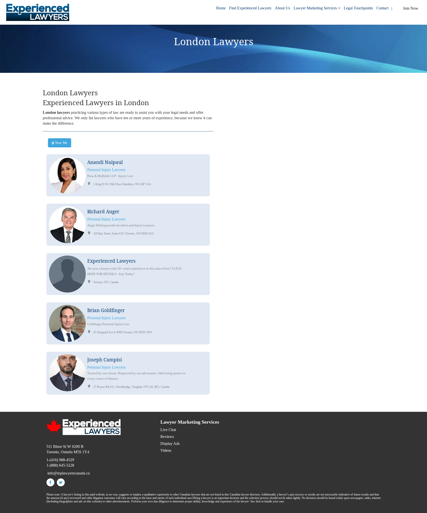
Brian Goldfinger (106, 310)
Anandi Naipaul (105, 162)
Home (221, 8)
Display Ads (170, 443)
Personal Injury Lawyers (106, 170)
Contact (382, 8)
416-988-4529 (243, 248)
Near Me (61, 143)
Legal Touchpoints (358, 8)
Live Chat (168, 430)
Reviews (167, 436)
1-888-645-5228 (249, 242)
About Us (282, 8)
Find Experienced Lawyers (250, 8)
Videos (165, 450)
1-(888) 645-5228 (60, 465)
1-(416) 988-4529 (60, 460)
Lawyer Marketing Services (315, 8)
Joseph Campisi (104, 359)
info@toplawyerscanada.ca (242, 253)
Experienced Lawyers (111, 261)
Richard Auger (103, 211)
